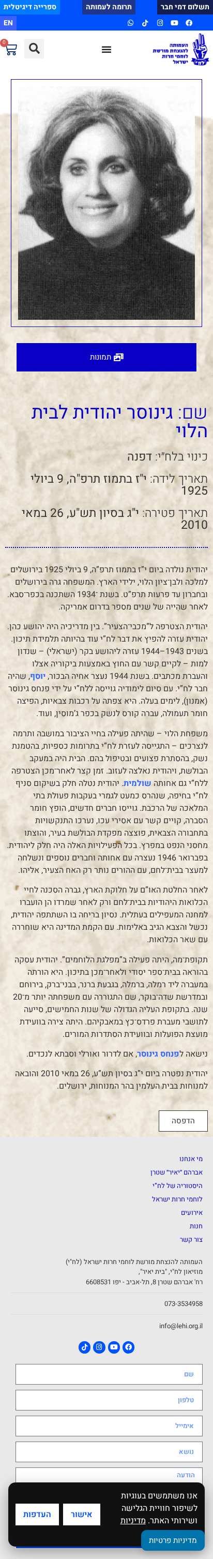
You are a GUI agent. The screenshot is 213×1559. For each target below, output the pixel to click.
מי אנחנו (191, 1159)
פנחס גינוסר (158, 1054)
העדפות (37, 1514)
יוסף (37, 676)
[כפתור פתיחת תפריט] (106, 49)
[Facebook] (189, 23)
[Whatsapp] (130, 23)
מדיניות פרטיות (173, 1540)
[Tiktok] (145, 23)
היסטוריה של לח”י (178, 1186)
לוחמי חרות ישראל (177, 1199)
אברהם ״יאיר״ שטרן (176, 1172)
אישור (82, 1514)
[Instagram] (159, 23)
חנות (196, 1226)
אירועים (192, 1212)
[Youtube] (174, 23)
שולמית (137, 783)
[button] (34, 48)
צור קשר (191, 1239)
